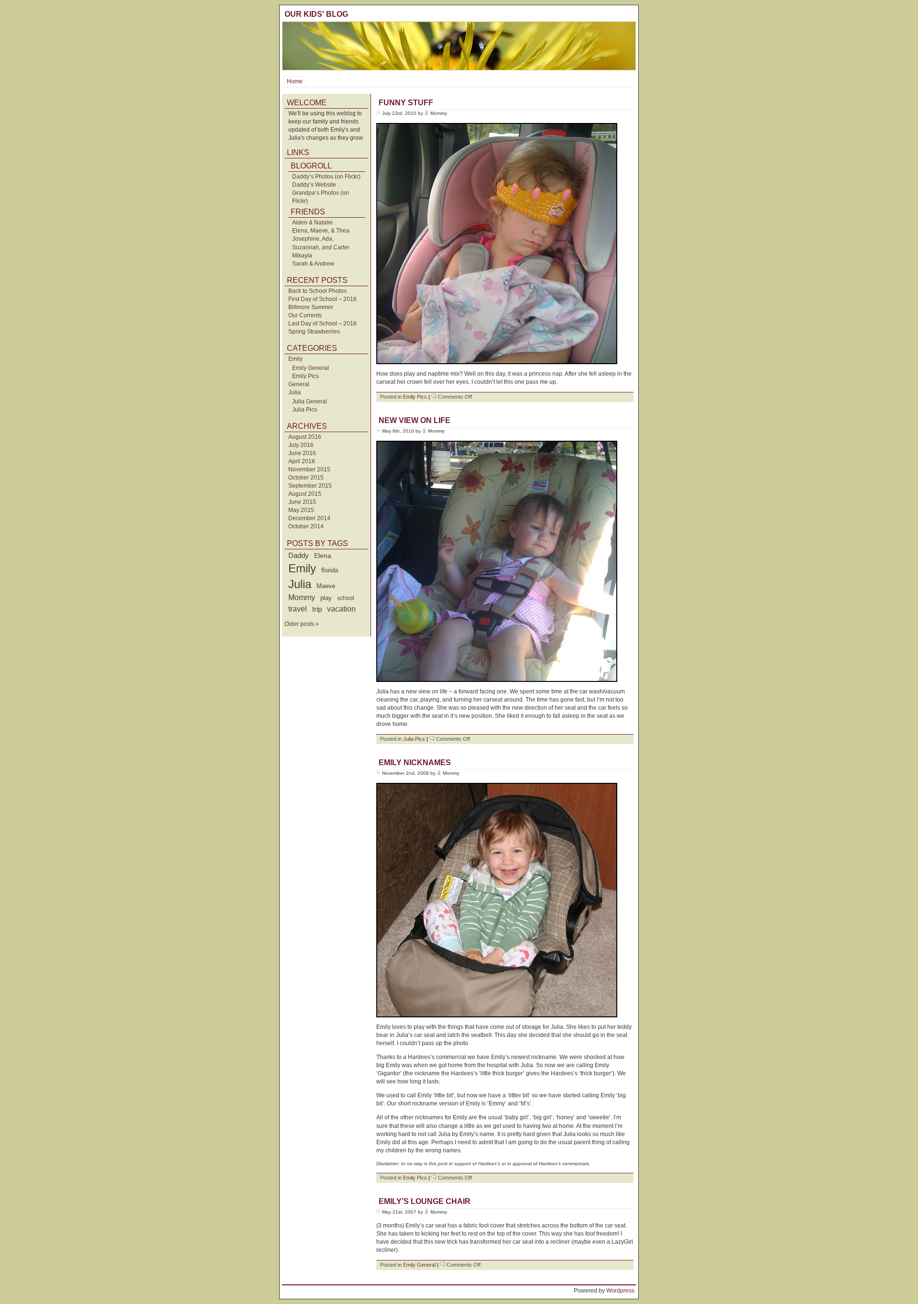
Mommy (301, 597)
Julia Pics (304, 409)
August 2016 (304, 437)
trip (317, 609)
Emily (295, 359)
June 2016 (302, 453)
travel (297, 608)
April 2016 (301, 461)
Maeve (326, 586)
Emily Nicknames (415, 762)
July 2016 (301, 445)
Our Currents (305, 315)
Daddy (298, 555)
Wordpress (620, 1290)
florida (329, 570)
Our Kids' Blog (316, 14)
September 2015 (310, 485)
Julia (294, 392)
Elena (322, 555)
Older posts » (301, 624)
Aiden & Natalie (312, 222)
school (345, 598)
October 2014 (306, 526)
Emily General (310, 368)
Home (295, 81)
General (298, 384)
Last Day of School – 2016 (322, 323)
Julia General (309, 401)
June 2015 (302, 502)
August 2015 (304, 493)
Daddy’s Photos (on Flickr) (326, 176)
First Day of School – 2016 (322, 299)
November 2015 (309, 469)
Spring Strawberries (314, 331)
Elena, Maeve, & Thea (321, 230)
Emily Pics (305, 376)
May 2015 (301, 510)
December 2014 (309, 518)
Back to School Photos (317, 291)
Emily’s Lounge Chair (424, 1201)
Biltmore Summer (310, 307)
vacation (341, 609)
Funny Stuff (406, 103)
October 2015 (306, 477)
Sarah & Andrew (313, 263)
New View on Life (414, 420)
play (326, 598)
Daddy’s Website (314, 184)
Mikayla (302, 255)
